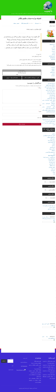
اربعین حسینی (52, 207)
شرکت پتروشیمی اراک (51, 88)
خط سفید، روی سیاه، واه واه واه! (49, 120)
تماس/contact (52, 56)
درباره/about (52, 44)
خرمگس (53, 134)
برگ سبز (53, 48)
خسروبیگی (37, 23)
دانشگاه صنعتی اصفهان (50, 85)
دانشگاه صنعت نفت (51, 92)
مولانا (17, 74)
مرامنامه (53, 49)
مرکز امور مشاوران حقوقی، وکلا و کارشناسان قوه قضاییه (48, 111)
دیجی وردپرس (21, 388)
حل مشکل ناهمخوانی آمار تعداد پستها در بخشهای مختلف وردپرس (35, 380)
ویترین (53, 53)
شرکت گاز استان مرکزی (50, 90)
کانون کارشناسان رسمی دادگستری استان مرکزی (48, 107)
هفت (54, 174)
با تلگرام (53, 71)
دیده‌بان (53, 145)
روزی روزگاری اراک (51, 140)
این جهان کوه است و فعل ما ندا (49, 206)
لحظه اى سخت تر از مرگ (36, 363)
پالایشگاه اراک (52, 95)
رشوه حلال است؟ (37, 369)
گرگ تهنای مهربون (51, 142)
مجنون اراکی (52, 139)
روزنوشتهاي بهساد (51, 159)
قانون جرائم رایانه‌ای (51, 98)
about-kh (53, 59)
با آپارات (53, 74)
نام (40, 105)
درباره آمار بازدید (24, 362)
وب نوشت (53, 169)
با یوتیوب (53, 69)
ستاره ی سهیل (52, 149)
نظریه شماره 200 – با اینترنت (49, 361)
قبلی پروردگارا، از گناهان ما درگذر (31, 77)
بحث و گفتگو (52, 165)
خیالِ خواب (53, 170)
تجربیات (53, 51)
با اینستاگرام (52, 72)
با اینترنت (48, 11)
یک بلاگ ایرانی (52, 164)
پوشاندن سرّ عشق (51, 209)
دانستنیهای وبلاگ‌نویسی (50, 152)
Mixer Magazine (51, 155)
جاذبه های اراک (52, 162)
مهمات (14, 23)
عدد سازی (52, 373)
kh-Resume (52, 58)
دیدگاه (39, 88)
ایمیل (39, 111)
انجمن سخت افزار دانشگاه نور (49, 135)
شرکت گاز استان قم (51, 93)
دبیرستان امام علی (51, 83)
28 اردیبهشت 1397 (24, 23)
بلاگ (54, 46)
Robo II (53, 150)
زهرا (54, 154)
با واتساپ (53, 75)
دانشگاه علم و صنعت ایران (50, 87)
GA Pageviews (24, 366)
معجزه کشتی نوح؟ (12, 77)
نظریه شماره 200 (37, 361)
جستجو (11, 358)
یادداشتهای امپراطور (51, 137)
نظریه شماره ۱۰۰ (50, 363)
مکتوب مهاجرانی (52, 167)
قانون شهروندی (52, 97)
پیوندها (53, 54)
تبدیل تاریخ (11, 369)
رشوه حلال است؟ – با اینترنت (49, 365)
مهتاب (54, 172)
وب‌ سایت (39, 117)
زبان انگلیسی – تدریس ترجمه (49, 157)
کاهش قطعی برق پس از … (50, 121)
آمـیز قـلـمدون (52, 147)
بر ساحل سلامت (52, 160)
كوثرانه (53, 144)
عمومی (18, 23)
